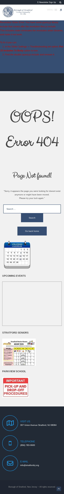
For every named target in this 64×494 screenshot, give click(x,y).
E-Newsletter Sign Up (46, 2)
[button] (59, 489)
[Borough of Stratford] (17, 12)
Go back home (32, 231)
